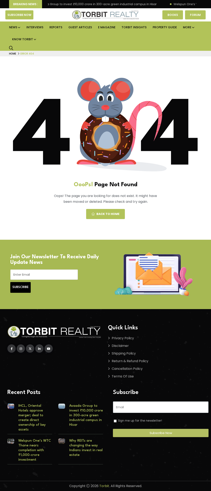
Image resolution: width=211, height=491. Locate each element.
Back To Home (108, 214)
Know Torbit (22, 39)
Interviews (34, 27)
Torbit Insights (134, 27)
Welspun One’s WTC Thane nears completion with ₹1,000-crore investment (34, 450)
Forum (195, 15)
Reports (55, 27)
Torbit (104, 486)
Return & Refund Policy (130, 361)
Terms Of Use (123, 376)
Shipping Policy (124, 353)
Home (12, 53)
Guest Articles (80, 27)
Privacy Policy (123, 338)
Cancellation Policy (127, 368)
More (187, 27)
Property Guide (165, 27)
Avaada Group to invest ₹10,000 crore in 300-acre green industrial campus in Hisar (90, 4)
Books (173, 15)
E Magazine (106, 27)
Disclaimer (120, 346)
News (13, 27)
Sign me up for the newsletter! (140, 421)
